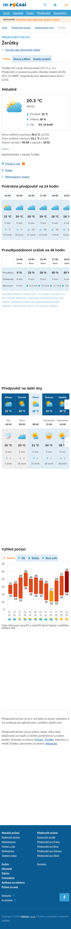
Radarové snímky (11, 837)
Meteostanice (13, 176)
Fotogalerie (8, 878)
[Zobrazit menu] (66, 5)
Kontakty (41, 864)
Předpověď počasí (21, 27)
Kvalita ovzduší (42, 59)
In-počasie (7, 900)
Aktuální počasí (10, 832)
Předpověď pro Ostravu (49, 851)
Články (5, 873)
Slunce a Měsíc (21, 59)
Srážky (35, 558)
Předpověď (43, 13)
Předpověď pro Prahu (48, 842)
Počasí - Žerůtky (44, 739)
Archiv (5, 864)
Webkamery (8, 851)
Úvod (6, 13)
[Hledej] (45, 4)
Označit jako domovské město (22, 50)
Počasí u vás (12, 163)
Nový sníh (51, 558)
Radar (30, 13)
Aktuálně (18, 13)
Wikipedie (51, 743)
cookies (6, 920)
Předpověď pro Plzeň (48, 855)
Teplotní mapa (9, 855)
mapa (25, 176)
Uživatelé (7, 868)
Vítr (23, 558)
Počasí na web (10, 887)
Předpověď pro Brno (47, 846)
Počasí (7, 59)
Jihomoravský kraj (44, 27)
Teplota (11, 558)
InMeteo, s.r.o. (28, 916)
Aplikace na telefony (13, 882)
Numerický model (46, 837)
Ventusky (6, 895)
